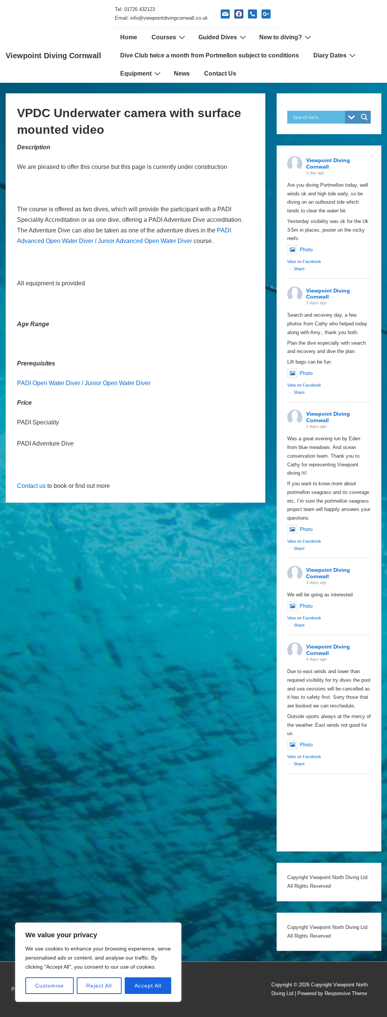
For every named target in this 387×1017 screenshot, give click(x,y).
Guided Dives (217, 37)
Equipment (136, 73)
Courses (164, 37)
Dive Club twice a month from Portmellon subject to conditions (209, 55)
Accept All (148, 986)
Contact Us (220, 73)
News (182, 73)
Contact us (32, 486)
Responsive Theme (346, 993)
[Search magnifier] (364, 117)
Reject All (99, 986)
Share (299, 268)
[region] (98, 962)
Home (128, 37)
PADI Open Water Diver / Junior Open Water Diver (83, 383)
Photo (306, 249)
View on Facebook (304, 261)
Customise (49, 986)
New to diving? (280, 37)
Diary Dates (330, 55)
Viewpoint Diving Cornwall (53, 55)
